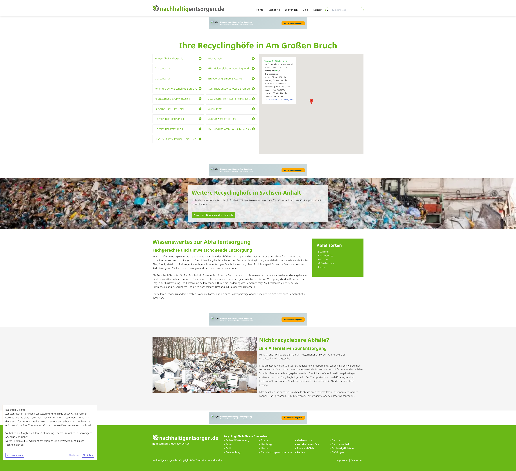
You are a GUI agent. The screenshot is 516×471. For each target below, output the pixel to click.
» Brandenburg (232, 452)
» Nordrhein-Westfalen (307, 444)
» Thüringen (337, 452)
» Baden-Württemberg (236, 440)
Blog (305, 9)
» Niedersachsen (304, 440)
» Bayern (228, 444)
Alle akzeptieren (15, 455)
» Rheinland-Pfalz (304, 448)
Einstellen (88, 455)
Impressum (342, 460)
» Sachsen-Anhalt (340, 444)
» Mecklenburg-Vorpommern (275, 452)
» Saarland (300, 452)
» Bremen (264, 440)
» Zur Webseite (270, 99)
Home (259, 9)
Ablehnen (74, 455)
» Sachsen (335, 440)
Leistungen (291, 9)
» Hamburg (265, 444)
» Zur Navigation (286, 99)
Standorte (274, 9)
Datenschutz (357, 460)
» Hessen (264, 448)
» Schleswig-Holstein (342, 448)
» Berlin (228, 448)
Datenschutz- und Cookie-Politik (74, 421)
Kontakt (317, 9)
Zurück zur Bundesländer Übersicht (214, 215)
